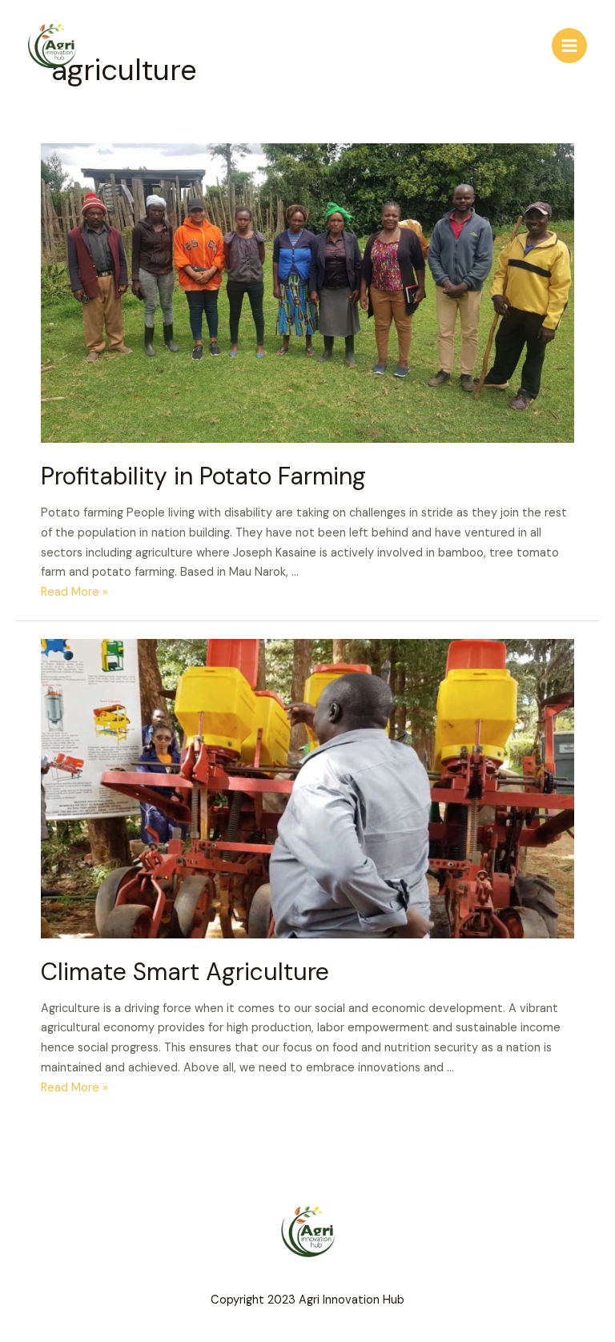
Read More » (74, 592)
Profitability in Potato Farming (203, 476)
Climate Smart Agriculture (185, 971)
